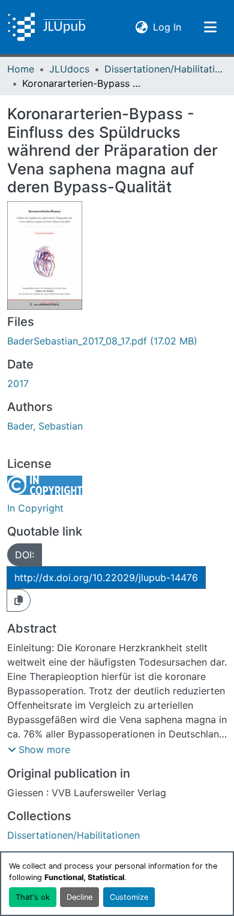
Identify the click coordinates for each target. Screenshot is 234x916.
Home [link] (20, 69)
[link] (117, 341)
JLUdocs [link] (69, 69)
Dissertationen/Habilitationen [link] (164, 69)
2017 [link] (18, 383)
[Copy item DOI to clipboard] (19, 600)
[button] (46, 27)
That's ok (33, 897)
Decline (79, 897)
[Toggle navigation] (210, 27)
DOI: (24, 555)
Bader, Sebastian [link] (45, 426)
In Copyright (35, 508)
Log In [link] (167, 26)
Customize (129, 897)
